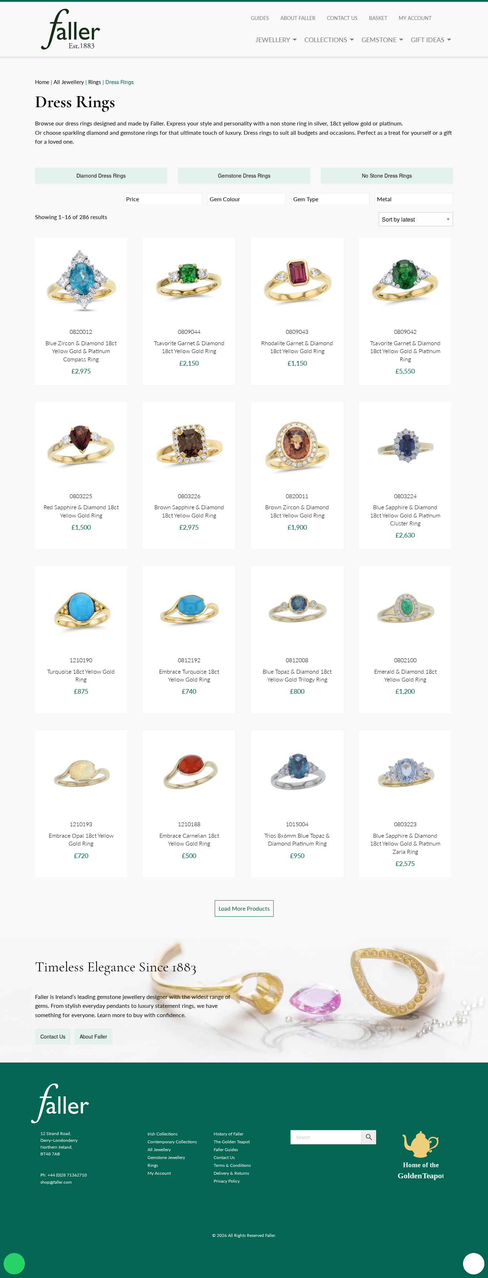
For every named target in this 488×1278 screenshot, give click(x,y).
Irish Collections (163, 1134)
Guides (260, 17)
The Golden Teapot (232, 1142)
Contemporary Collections (172, 1142)
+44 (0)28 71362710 (67, 1175)
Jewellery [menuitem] (272, 39)
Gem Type (305, 199)
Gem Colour (225, 199)
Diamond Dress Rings (101, 175)
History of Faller (228, 1134)
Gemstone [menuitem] (379, 39)
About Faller (297, 17)
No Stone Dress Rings (387, 175)
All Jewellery (69, 81)
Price (132, 199)
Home (42, 81)
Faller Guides (226, 1149)
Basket (378, 17)
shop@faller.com (56, 1182)
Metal (384, 199)
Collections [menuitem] (325, 39)
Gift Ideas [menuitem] (427, 39)
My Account (159, 1173)
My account (415, 17)
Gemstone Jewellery (166, 1157)
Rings (94, 81)
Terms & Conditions (232, 1165)
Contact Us (342, 17)
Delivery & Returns (231, 1173)
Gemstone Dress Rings (244, 175)
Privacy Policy (227, 1181)
